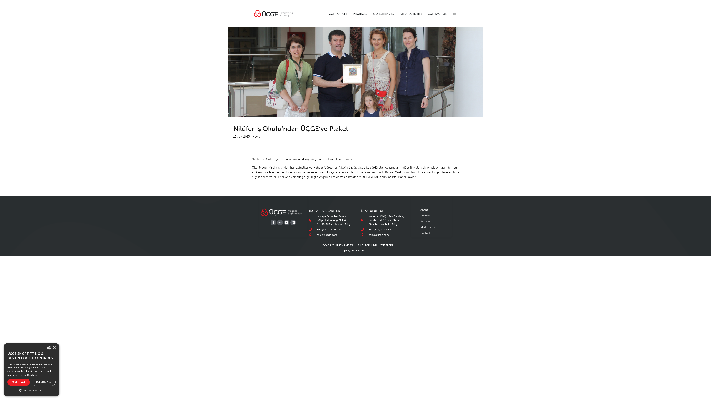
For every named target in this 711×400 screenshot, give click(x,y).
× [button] (54, 347)
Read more (33, 374)
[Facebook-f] (273, 222)
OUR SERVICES (383, 13)
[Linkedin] (293, 222)
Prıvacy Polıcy (354, 251)
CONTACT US (437, 13)
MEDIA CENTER (411, 13)
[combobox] (49, 348)
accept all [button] (19, 382)
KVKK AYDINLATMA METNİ (338, 245)
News (256, 136)
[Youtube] (287, 222)
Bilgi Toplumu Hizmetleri (375, 245)
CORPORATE (338, 13)
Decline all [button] (43, 382)
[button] (31, 390)
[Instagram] (280, 222)
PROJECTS (360, 13)
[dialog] (31, 369)
